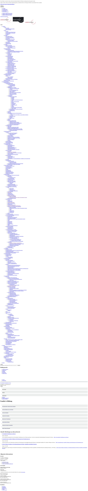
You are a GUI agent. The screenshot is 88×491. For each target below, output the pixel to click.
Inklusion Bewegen (10, 267)
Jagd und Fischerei (10, 319)
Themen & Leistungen (5, 81)
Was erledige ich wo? (9, 36)
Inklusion (7, 264)
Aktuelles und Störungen (11, 84)
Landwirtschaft (8, 312)
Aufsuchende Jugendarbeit (15, 238)
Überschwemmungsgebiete (12, 307)
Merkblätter (7, 325)
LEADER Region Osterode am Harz (11, 68)
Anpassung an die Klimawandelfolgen (13, 278)
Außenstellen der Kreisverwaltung (13, 41)
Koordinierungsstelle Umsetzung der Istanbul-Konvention (14, 250)
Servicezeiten (8, 38)
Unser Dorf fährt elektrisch (11, 337)
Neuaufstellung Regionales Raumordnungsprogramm (15, 51)
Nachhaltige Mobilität (9, 333)
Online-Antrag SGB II (13, 133)
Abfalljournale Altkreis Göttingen (14, 122)
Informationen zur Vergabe (10, 355)
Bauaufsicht (9, 151)
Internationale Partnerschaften (10, 28)
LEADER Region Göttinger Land (11, 66)
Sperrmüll (9, 111)
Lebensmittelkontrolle (9, 324)
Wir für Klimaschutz (12, 177)
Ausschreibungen (6, 352)
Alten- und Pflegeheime (11, 261)
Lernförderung (10, 232)
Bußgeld (7, 256)
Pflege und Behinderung (9, 260)
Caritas (9, 219)
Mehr (61, 437)
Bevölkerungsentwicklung (11, 63)
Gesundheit (7, 259)
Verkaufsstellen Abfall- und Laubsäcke (15, 92)
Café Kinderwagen (10, 180)
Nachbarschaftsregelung (13, 94)
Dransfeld (11, 117)
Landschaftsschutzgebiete (13, 302)
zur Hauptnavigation (5, 10)
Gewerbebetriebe (12, 109)
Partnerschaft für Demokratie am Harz (15, 244)
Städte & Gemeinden (9, 45)
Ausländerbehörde (8, 255)
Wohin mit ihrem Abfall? (13, 96)
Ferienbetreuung (10, 201)
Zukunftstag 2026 (8, 43)
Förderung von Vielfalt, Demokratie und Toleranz (17, 243)
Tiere (6, 313)
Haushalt (7, 34)
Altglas (12, 100)
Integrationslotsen (10, 274)
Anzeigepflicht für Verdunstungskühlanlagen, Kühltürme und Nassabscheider (19, 158)
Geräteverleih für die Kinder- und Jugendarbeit (16, 241)
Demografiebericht (10, 60)
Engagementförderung (9, 78)
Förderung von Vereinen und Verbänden (12, 79)
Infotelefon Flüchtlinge (11, 272)
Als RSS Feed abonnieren (4, 16)
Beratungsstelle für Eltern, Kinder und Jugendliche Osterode (18, 197)
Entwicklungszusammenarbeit (10, 70)
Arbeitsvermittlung (8, 141)
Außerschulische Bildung (9, 226)
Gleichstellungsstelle (9, 249)
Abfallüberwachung (9, 125)
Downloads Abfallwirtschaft (12, 120)
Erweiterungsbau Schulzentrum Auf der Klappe (14, 152)
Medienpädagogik (12, 235)
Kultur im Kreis (8, 168)
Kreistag (7, 31)
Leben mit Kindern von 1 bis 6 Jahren (11, 186)
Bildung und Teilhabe (13, 196)
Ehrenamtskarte (8, 75)
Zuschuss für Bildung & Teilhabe (12, 230)
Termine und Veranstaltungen (8, 348)
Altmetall (12, 106)
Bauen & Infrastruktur (7, 143)
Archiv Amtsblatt (8, 351)
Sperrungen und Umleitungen (8, 356)
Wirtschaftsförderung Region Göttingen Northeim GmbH (14, 339)
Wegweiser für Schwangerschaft (12, 217)
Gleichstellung (6, 248)
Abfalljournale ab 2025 (13, 121)
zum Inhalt (3, 8)
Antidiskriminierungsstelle (9, 251)
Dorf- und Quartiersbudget (11, 47)
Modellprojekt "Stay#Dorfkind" (14, 245)
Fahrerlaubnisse (10, 330)
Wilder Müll (9, 126)
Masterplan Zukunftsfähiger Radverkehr (13, 149)
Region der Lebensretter (9, 257)
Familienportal (12, 212)
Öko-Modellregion (8, 322)
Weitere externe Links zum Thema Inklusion (14, 270)
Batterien (12, 102)
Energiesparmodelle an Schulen (14, 288)
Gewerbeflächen (8, 343)
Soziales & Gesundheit (7, 258)
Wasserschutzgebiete (12, 300)
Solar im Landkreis (10, 153)
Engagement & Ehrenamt (7, 74)
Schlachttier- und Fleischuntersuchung (13, 318)
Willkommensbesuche (11, 178)
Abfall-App (9, 112)
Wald (6, 311)
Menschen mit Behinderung (12, 262)
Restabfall (12, 97)
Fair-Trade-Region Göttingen (10, 73)
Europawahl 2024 (8, 360)
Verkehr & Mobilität (7, 326)
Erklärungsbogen (12, 134)
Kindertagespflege (10, 191)
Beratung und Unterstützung (12, 195)
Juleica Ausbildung (10, 76)
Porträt (5, 27)
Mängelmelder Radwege (11, 148)
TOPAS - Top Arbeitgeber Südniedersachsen (12, 340)
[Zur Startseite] (23, 23)
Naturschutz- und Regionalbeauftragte (13, 303)
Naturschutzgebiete (12, 301)
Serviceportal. (23, 472)
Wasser (7, 305)
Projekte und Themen (11, 67)
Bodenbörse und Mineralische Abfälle (13, 127)
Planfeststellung (10, 146)
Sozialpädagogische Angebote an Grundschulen (16, 236)
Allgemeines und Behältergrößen (14, 88)
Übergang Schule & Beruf (11, 246)
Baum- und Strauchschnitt (15, 101)
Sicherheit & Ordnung (7, 253)
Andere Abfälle (13, 108)
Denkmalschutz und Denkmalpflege (13, 154)
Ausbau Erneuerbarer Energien (12, 283)
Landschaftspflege (10, 298)
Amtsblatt (7, 350)
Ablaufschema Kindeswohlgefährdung (13, 214)
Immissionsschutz (8, 155)
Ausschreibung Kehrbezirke (10, 353)
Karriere (3, 362)
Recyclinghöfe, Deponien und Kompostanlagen (14, 113)
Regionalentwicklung (7, 48)
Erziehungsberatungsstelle (11, 184)
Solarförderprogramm (13, 293)
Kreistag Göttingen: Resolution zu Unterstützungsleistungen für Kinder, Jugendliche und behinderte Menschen (19, 444)
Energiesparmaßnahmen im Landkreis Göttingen (17, 290)
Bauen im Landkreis (9, 150)
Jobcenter (7, 132)
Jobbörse (9, 140)
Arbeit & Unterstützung (7, 131)
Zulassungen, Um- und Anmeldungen (13, 329)
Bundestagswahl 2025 (9, 359)
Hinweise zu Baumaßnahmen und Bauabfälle (16, 129)
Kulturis (7, 169)
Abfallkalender (10, 86)
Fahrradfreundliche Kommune (12, 147)
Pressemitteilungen (12, 85)
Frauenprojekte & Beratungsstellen (11, 252)
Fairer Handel (10, 71)
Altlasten (9, 310)
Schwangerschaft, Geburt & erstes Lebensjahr (12, 175)
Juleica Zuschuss (10, 77)
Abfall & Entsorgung (7, 82)
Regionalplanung (8, 49)
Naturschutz (7, 297)
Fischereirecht (12, 321)
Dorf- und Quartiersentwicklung (10, 46)
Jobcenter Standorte (10, 136)
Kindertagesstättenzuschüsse (12, 198)
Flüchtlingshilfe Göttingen (11, 271)
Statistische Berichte (11, 62)
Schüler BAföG (10, 200)
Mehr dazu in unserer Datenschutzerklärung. (7, 4)
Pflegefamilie (11, 182)
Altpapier (12, 99)
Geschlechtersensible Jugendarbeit (14, 234)
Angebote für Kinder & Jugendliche (11, 229)
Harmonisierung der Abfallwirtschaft (13, 124)
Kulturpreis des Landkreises (10, 172)
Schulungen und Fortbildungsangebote (13, 273)
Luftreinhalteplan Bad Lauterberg (12, 295)
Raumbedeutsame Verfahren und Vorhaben (14, 164)
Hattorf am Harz (12, 118)
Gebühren (11, 89)
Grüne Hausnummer (12, 287)
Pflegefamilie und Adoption (12, 181)
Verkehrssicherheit (10, 331)
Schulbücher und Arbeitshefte (12, 231)
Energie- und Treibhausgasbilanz (12, 282)
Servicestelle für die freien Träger (14, 237)
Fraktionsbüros (8, 33)
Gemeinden (5, 44)
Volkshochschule (10, 228)
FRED (9, 213)
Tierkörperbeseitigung (11, 317)
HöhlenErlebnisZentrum (9, 171)
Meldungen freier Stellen (11, 138)
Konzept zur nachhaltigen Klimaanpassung (16, 279)
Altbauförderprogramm (13, 294)
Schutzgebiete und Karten (11, 299)
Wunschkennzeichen (9, 327)
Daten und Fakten (8, 29)
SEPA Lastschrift (12, 91)
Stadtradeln (11, 289)
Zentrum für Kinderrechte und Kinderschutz (14, 205)
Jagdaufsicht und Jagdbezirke (14, 320)
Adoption (11, 183)
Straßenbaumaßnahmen (11, 145)
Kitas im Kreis (12, 188)
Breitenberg (11, 115)
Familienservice (12, 211)
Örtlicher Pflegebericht (11, 65)
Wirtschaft (5, 338)
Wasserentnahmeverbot (11, 308)
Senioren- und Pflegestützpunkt (12, 263)
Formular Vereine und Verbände (16, 240)
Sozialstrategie (10, 53)
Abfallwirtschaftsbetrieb (9, 83)
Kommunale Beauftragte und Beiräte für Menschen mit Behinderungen (18, 268)
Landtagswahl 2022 (9, 361)
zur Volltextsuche (4, 9)
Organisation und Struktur (9, 37)
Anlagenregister (10, 157)
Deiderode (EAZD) (12, 116)
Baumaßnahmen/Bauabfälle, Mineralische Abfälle (15, 128)
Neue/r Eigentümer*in (13, 90)
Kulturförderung (8, 170)
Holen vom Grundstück (13, 93)
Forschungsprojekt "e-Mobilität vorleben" (14, 335)
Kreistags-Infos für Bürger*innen (10, 32)
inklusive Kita (12, 189)
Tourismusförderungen (9, 167)
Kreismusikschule (10, 227)
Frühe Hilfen (9, 192)
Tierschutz (9, 316)
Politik (5, 30)
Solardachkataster (12, 284)
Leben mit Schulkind (9, 199)
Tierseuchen (11, 314)
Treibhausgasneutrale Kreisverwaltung (13, 281)
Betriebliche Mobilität (11, 334)
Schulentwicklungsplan (11, 202)
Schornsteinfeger (10, 354)
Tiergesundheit (12, 315)
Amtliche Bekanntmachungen (8, 349)
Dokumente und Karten (13, 162)
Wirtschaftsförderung (9, 342)
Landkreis (3, 26)
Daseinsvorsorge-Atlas (11, 64)
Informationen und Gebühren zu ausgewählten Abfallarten (19, 114)
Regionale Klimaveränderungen (12, 277)
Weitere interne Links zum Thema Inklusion (14, 269)
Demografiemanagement (9, 56)
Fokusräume (9, 55)
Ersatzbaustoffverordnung (13, 130)
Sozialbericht (9, 54)
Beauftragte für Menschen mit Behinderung (14, 265)
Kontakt (9, 119)
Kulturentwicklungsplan (9, 173)
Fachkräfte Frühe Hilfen (11, 179)
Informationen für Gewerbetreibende (11, 341)
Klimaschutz (7, 276)
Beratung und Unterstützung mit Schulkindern (14, 206)
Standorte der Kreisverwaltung (10, 39)
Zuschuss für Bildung (11, 139)
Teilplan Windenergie (11, 50)
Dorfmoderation (10, 57)
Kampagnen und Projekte (11, 286)
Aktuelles (3, 345)
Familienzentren (10, 176)
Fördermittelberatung (11, 58)
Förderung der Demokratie (8, 346)
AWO (10, 209)
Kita (8, 187)
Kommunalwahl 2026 (9, 358)
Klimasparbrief (12, 291)
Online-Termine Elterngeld (10, 247)
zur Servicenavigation (5, 11)
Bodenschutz (9, 309)
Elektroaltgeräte (13, 103)
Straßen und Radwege (9, 144)
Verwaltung (5, 35)
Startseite (3, 397)
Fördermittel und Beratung (11, 292)
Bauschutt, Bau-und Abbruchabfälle (16, 107)
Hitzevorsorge (12, 280)
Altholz (12, 105)
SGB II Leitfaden (10, 135)
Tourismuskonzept (8, 166)
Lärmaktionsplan (10, 156)
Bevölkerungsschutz (9, 254)
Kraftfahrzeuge (8, 328)
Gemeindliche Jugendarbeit (13, 233)
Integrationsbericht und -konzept (12, 275)
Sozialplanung (8, 52)
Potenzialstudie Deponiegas (12, 296)
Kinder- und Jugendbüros (11, 203)
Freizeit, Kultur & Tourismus (8, 165)
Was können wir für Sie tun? (4, 365)
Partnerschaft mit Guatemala (12, 72)
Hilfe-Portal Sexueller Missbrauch (13, 225)
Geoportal (7, 159)
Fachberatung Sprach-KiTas (14, 190)
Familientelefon (12, 210)
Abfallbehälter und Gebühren (12, 87)
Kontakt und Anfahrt (11, 40)
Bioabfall (12, 98)
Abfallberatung (10, 95)
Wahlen (5, 357)
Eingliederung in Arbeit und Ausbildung (13, 137)
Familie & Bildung (6, 174)
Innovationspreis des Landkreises (10, 344)
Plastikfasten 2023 (12, 110)
